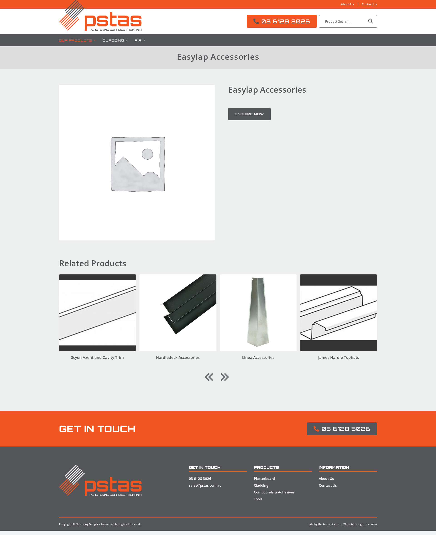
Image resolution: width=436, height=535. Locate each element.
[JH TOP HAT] (338, 276)
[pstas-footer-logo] (100, 466)
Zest (337, 524)
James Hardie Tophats (338, 357)
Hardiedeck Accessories (178, 357)
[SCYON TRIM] (97, 276)
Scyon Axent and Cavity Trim (97, 357)
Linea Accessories (258, 357)
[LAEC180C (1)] (258, 276)
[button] (209, 377)
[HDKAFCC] (177, 276)
